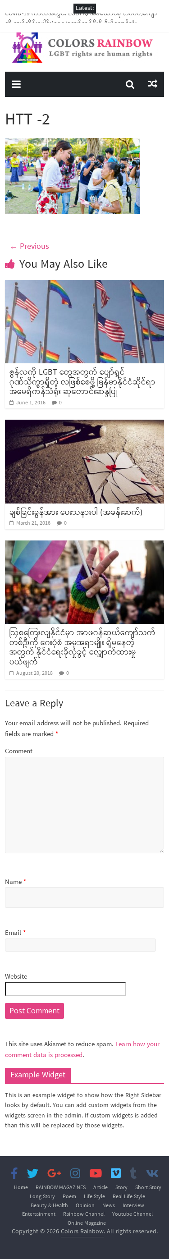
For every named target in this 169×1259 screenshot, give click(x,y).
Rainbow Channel (84, 1214)
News (108, 1205)
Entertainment (38, 1214)
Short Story (148, 1187)
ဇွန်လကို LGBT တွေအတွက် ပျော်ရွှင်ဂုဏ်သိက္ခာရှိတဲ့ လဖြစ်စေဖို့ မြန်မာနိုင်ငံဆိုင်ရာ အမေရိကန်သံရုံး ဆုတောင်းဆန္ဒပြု (82, 382)
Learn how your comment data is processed (82, 1050)
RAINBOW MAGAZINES (61, 1187)
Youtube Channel (132, 1214)
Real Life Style (129, 1196)
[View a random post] (153, 84)
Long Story (42, 1196)
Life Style (94, 1196)
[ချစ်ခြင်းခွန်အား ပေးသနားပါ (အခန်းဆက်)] (84, 425)
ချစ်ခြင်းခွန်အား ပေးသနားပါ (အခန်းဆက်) (75, 512)
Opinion (85, 1205)
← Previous (29, 246)
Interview (133, 1205)
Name (15, 882)
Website (16, 977)
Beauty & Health (49, 1205)
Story (121, 1187)
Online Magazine (87, 1223)
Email (15, 933)
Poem (69, 1196)
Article (100, 1187)
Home (21, 1187)
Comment (18, 751)
